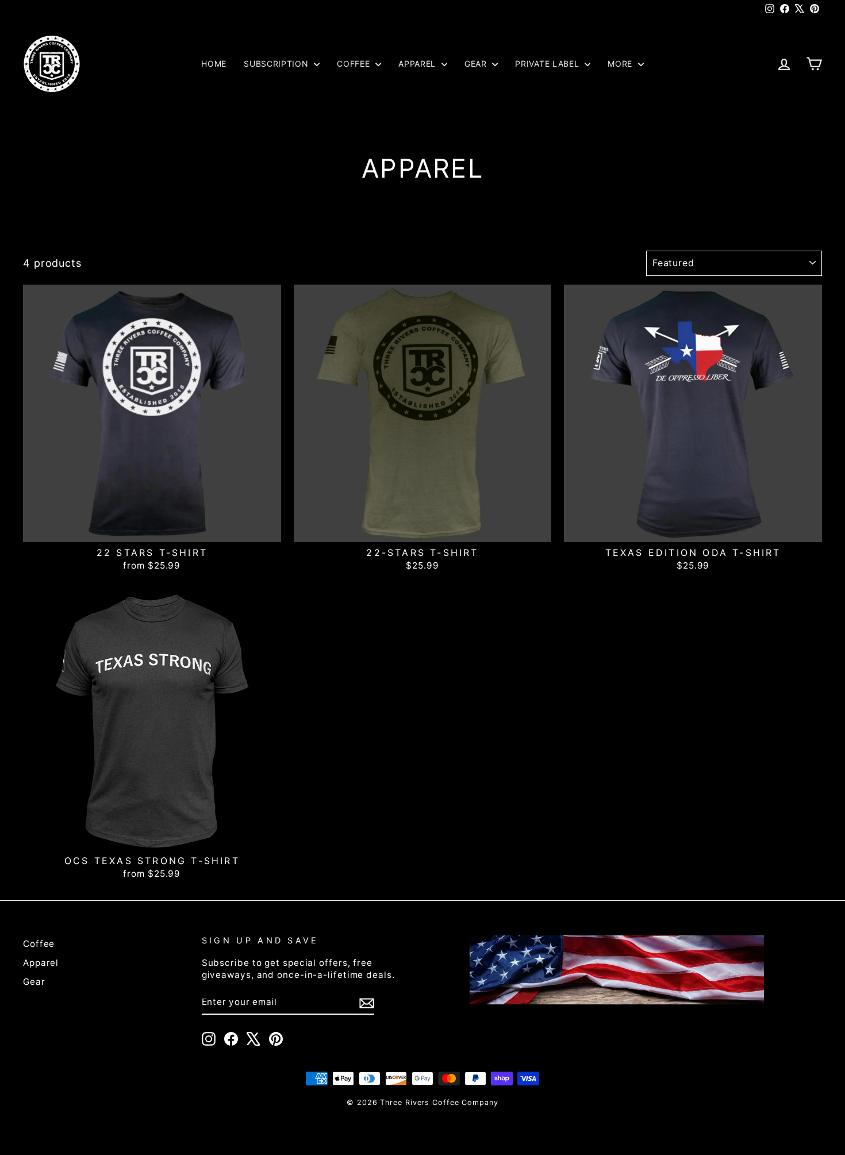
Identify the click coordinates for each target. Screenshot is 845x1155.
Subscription (277, 63)
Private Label (548, 63)
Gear (477, 63)
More (621, 63)
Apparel (418, 63)
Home (213, 63)
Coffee (354, 63)
